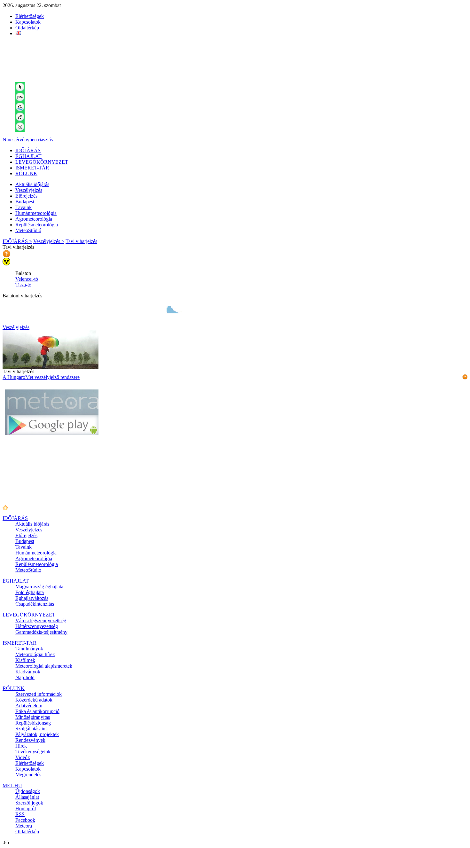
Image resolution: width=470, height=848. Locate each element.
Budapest (24, 201)
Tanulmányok (29, 648)
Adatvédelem (28, 705)
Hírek (21, 746)
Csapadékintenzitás (34, 604)
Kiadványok (27, 671)
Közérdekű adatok (33, 700)
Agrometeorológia (33, 219)
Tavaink (23, 207)
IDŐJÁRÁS (28, 150)
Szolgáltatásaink (31, 728)
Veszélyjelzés (28, 190)
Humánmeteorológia (36, 213)
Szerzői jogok (29, 802)
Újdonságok (27, 791)
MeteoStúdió (28, 230)
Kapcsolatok (28, 22)
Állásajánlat (27, 797)
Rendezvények (30, 740)
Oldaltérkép (27, 27)
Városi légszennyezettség (40, 620)
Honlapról (25, 808)
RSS (20, 814)
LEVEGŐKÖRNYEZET (41, 162)
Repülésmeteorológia (36, 224)
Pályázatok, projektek (37, 734)
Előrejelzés (26, 196)
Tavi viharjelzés (81, 241)
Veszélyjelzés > (48, 241)
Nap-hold (25, 677)
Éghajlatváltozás (31, 598)
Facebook (25, 820)
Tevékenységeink (33, 751)
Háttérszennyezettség (36, 626)
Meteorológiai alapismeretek (43, 666)
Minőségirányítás (32, 717)
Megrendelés (28, 774)
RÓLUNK (26, 173)
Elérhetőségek (29, 16)
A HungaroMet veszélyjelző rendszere (41, 377)
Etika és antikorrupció (37, 711)
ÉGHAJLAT (28, 156)
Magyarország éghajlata (39, 586)
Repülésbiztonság (33, 723)
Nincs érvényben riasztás (28, 139)
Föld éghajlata (29, 592)
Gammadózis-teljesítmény (41, 632)
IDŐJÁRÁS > (17, 241)
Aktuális (32, 184)
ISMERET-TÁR (32, 167)
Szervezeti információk (38, 694)
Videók (22, 757)
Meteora (23, 825)
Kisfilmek (25, 660)
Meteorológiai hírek (35, 654)
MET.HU (12, 785)
